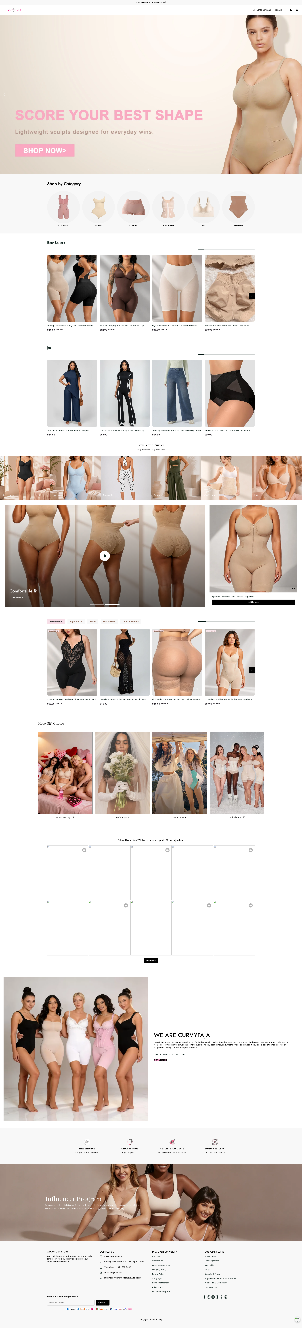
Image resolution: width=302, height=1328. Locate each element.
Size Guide (209, 1265)
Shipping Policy (159, 1269)
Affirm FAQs (157, 1287)
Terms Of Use (211, 1287)
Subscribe (102, 1302)
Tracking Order (212, 1261)
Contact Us (157, 1261)
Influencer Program (161, 1291)
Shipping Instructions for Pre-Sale (220, 1278)
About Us (156, 1256)
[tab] (148, 170)
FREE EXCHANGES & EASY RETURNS (170, 1054)
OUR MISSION (160, 1060)
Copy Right (157, 1278)
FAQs (207, 1269)
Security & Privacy (213, 1274)
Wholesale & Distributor (216, 1283)
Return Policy (158, 1274)
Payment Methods (160, 1283)
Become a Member (161, 1265)
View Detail (17, 597)
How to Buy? (210, 1256)
